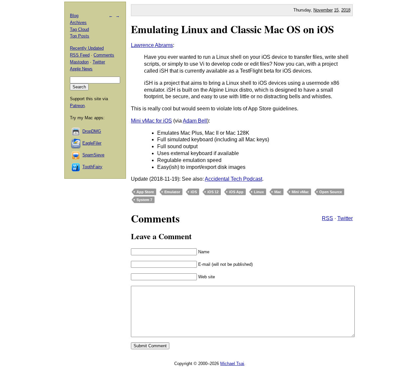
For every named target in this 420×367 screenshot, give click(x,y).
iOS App (236, 192)
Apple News (81, 68)
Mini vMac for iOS (151, 121)
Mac (277, 192)
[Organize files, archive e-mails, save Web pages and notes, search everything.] (76, 143)
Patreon (77, 105)
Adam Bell (195, 121)
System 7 (144, 200)
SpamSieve (93, 154)
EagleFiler (91, 143)
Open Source (330, 192)
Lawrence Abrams (152, 45)
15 (336, 10)
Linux (259, 192)
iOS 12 (213, 192)
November (323, 10)
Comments (104, 55)
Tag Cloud (79, 29)
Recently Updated (87, 48)
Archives (78, 22)
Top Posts (79, 36)
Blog (74, 15)
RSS (327, 218)
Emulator (172, 192)
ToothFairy (92, 166)
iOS (194, 192)
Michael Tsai (232, 363)
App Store (145, 192)
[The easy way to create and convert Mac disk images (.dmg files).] (76, 131)
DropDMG (91, 131)
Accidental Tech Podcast (233, 179)
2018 (345, 10)
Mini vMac (300, 192)
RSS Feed (80, 55)
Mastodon (79, 61)
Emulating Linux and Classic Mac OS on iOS (232, 29)
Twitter (345, 218)
